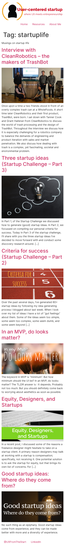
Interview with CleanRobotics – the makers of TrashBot (26, 56)
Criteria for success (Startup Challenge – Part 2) (32, 257)
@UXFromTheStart (15, 541)
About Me (55, 24)
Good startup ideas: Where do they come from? (26, 480)
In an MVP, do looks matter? (25, 335)
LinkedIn (36, 541)
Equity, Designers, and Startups (28, 402)
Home (24, 24)
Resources (38, 24)
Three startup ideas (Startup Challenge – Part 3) (32, 164)
